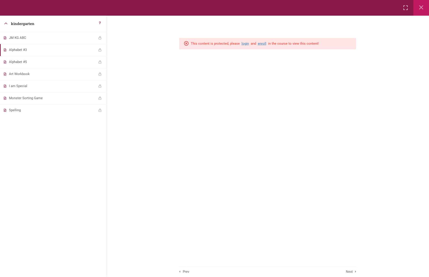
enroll (262, 44)
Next (349, 272)
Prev (186, 272)
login (245, 44)
